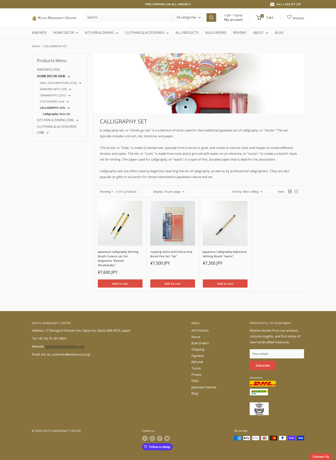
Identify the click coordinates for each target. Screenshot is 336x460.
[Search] (211, 17)
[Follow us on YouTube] (167, 438)
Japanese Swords (203, 387)
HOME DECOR (63, 32)
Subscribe (263, 365)
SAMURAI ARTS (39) (53, 89)
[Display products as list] (296, 191)
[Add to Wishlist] (138, 205)
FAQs (195, 381)
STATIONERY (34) (52, 101)
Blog (194, 393)
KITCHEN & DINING (99, 32)
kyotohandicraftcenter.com (64, 346)
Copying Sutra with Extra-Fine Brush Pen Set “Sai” (171, 254)
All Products (200, 330)
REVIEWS (239, 32)
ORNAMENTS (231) (53, 95)
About (195, 337)
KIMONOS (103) (48, 69)
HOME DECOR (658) (51, 76)
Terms (196, 368)
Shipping (197, 349)
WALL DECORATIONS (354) (59, 83)
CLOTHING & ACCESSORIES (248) (57, 129)
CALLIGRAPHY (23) (53, 108)
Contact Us (321, 456)
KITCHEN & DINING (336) (55, 120)
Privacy (196, 374)
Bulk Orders (200, 343)
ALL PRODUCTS (187, 32)
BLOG (279, 32)
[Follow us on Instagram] (152, 438)
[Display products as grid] (290, 191)
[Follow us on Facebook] (145, 438)
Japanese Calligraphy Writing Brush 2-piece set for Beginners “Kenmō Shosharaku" (118, 258)
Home (36, 46)
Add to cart (120, 283)
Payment (197, 356)
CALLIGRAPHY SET (55, 46)
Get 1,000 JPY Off (288, 4)
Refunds (197, 362)
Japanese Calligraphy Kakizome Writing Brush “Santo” (225, 254)
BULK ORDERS (215, 32)
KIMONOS (39, 32)
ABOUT (258, 32)
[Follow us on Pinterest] (159, 438)
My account (233, 19)
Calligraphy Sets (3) (56, 114)
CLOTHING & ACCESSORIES (144, 32)
